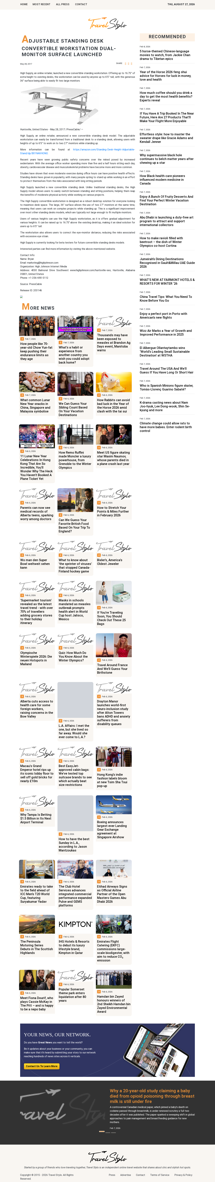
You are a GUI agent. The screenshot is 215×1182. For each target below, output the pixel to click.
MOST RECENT (41, 4)
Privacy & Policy (183, 1175)
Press (112, 1175)
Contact (140, 1175)
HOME (24, 4)
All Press (62, 4)
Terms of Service (159, 1175)
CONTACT (81, 4)
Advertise (125, 1175)
